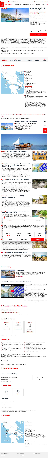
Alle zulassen (38, 239)
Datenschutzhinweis (20, 453)
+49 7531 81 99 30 (4, 1)
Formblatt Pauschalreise (5, 453)
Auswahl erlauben (24, 239)
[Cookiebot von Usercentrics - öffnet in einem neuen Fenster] (40, 218)
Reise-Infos (43, 4)
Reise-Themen (38, 4)
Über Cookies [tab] (38, 220)
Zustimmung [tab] (10, 220)
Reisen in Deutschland (18, 4)
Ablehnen (10, 239)
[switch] (18, 235)
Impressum (3, 454)
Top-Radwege (32, 4)
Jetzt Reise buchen (38, 34)
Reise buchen (6, 329)
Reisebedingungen (20, 454)
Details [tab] (24, 220)
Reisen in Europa (25, 4)
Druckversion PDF (29, 86)
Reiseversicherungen (36, 453)
